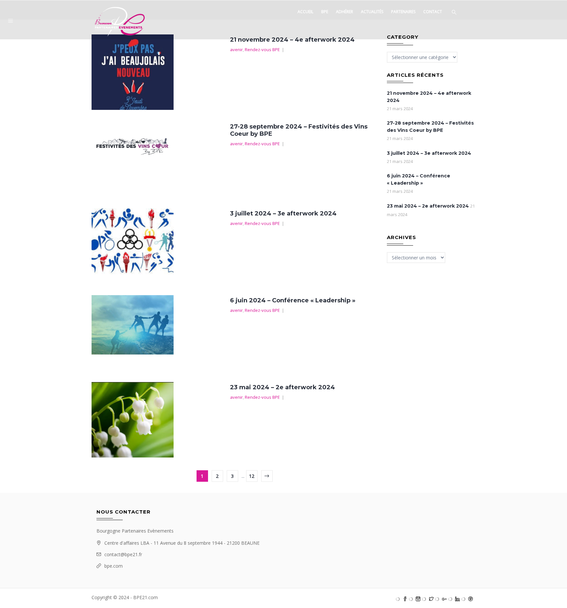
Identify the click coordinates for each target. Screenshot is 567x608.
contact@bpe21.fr (123, 554)
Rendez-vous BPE (262, 49)
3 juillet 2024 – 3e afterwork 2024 (283, 213)
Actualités (372, 11)
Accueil (305, 11)
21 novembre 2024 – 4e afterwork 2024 (292, 39)
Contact (432, 11)
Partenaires (403, 11)
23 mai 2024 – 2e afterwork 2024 (282, 387)
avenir (236, 49)
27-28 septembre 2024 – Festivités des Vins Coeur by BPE (430, 126)
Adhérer (344, 11)
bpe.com (113, 566)
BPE (324, 11)
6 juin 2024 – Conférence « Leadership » (292, 300)
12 (251, 476)
